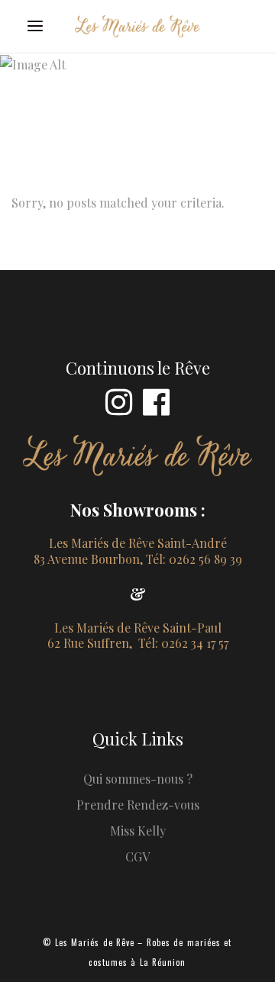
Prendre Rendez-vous (137, 805)
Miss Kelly (138, 831)
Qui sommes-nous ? (137, 779)
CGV (137, 856)
